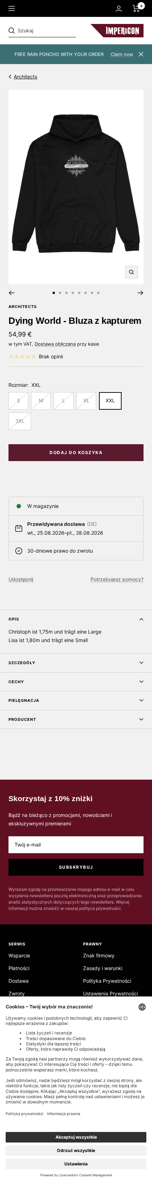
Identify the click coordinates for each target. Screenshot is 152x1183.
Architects (25, 77)
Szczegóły (21, 662)
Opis (13, 619)
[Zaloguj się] (119, 9)
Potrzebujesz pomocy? (117, 579)
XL (86, 400)
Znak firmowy (99, 955)
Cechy (16, 681)
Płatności (18, 968)
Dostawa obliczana (55, 344)
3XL (19, 421)
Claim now (122, 54)
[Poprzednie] (11, 292)
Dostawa (18, 981)
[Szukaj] (57, 30)
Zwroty (16, 993)
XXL (110, 400)
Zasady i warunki (102, 968)
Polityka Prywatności (107, 981)
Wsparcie (19, 955)
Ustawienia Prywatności (110, 993)
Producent (22, 719)
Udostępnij (20, 579)
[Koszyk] (136, 8)
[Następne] (141, 292)
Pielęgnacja (23, 700)
